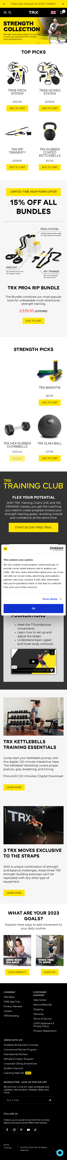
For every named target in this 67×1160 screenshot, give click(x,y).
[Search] (9, 12)
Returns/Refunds (43, 1004)
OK (33, 608)
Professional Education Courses (21, 1045)
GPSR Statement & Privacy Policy (44, 1025)
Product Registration (45, 1031)
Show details (50, 598)
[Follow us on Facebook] (7, 1129)
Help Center (40, 1000)
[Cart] (61, 12)
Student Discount (13, 1068)
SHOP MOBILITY (17, 972)
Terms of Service (43, 1018)
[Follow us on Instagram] (14, 1129)
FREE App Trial (12, 1001)
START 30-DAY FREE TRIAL (33, 527)
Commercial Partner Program (20, 1049)
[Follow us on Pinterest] (21, 1129)
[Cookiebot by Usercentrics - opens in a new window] (49, 549)
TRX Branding (11, 1015)
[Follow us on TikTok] (35, 1129)
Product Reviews (13, 1006)
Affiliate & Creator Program (19, 1059)
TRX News (9, 997)
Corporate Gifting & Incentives (20, 1063)
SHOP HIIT (49, 972)
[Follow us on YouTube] (28, 1129)
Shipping (38, 1009)
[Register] (50, 1100)
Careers (8, 1011)
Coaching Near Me (17, 1073)
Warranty (39, 1014)
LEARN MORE (14, 787)
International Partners (16, 1054)
